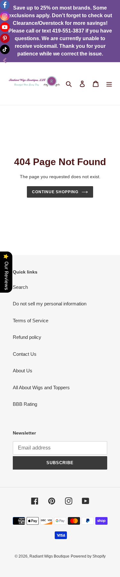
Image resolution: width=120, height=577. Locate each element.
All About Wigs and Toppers (41, 387)
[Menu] (109, 84)
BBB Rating (25, 404)
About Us (22, 370)
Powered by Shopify (88, 556)
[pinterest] (5, 38)
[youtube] (5, 27)
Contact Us (24, 354)
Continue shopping (55, 192)
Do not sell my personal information (49, 303)
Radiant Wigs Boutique (49, 556)
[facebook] (5, 5)
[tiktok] (5, 49)
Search (20, 287)
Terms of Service (30, 320)
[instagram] (5, 16)
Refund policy (27, 337)
